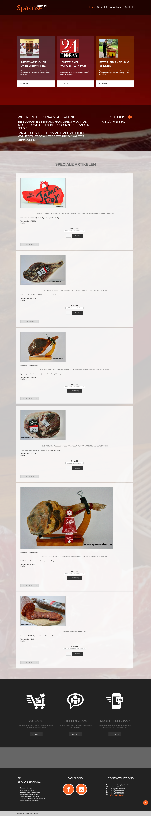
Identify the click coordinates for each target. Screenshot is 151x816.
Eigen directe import (26, 788)
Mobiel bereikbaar (115, 720)
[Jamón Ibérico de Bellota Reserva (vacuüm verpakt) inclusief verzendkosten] (43, 270)
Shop (99, 7)
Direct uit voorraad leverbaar (29, 794)
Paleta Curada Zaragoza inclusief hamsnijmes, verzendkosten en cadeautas (74, 557)
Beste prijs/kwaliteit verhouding (30, 796)
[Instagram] (81, 789)
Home (92, 7)
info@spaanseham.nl (117, 795)
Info (106, 7)
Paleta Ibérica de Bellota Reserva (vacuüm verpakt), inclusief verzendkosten (74, 446)
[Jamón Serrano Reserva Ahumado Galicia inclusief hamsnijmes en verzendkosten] (43, 347)
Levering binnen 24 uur (27, 790)
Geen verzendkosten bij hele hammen (32, 798)
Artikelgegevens (29, 244)
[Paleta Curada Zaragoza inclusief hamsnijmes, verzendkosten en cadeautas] (66, 518)
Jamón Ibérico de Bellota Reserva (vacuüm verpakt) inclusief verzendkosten (74, 291)
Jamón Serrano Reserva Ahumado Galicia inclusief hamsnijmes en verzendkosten (74, 370)
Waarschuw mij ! (74, 391)
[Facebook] (68, 789)
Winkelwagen (116, 7)
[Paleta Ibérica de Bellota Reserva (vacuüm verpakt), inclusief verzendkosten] (43, 425)
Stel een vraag (75, 720)
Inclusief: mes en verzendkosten (30, 792)
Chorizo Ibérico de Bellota (74, 631)
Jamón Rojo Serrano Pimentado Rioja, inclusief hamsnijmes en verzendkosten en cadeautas (74, 213)
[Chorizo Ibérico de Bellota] (43, 611)
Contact (129, 7)
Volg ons (36, 720)
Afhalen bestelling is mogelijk (29, 800)
